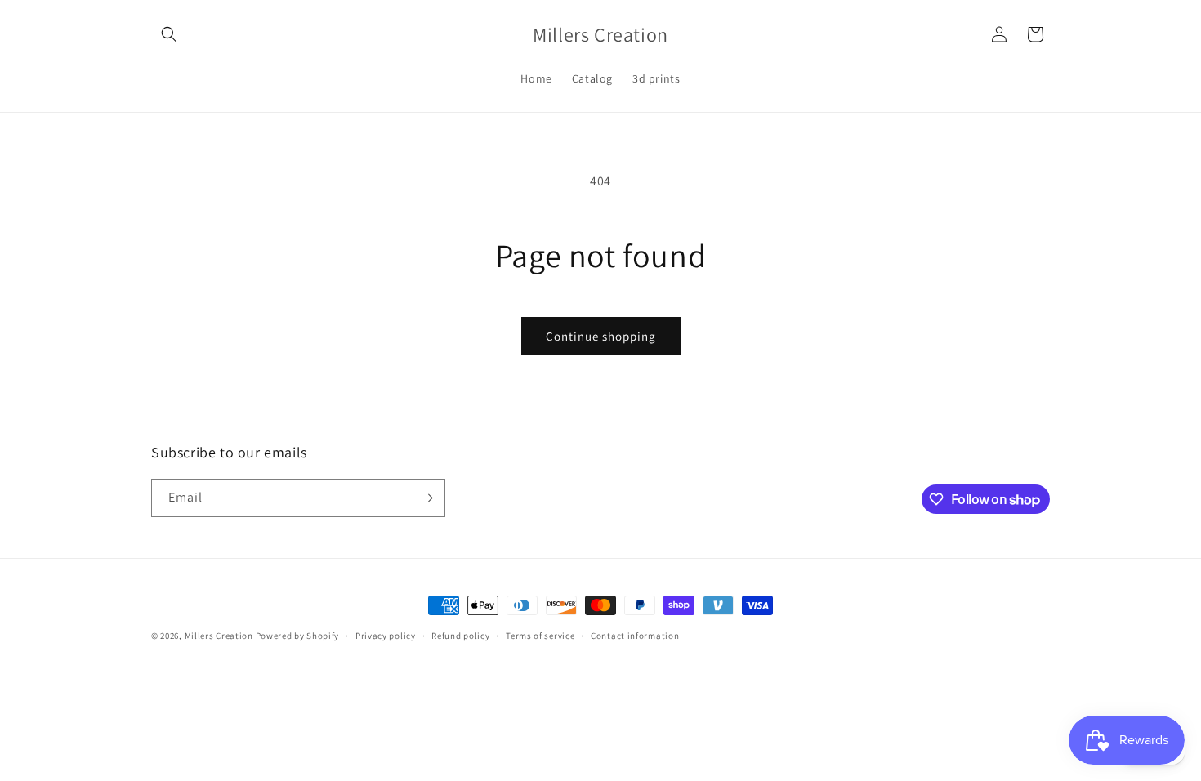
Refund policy (460, 635)
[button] (169, 34)
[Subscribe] (426, 498)
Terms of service (540, 635)
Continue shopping (601, 336)
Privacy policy (385, 635)
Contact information (635, 635)
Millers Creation (220, 635)
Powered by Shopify (298, 635)
